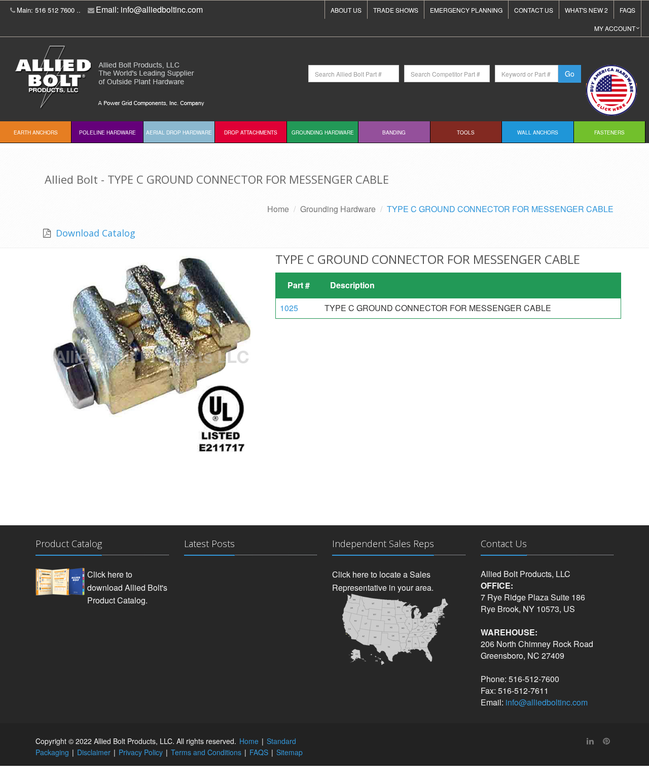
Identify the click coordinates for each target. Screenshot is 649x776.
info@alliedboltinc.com (162, 9)
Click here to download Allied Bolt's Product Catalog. (127, 587)
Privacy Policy (141, 752)
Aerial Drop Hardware (179, 132)
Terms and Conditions (206, 752)
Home (278, 209)
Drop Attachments (250, 132)
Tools (466, 132)
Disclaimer (94, 752)
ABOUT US (346, 10)
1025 (289, 308)
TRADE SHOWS (395, 10)
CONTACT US (533, 10)
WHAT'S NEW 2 (586, 10)
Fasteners (609, 132)
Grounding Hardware (323, 132)
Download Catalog (94, 233)
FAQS (627, 10)
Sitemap (289, 752)
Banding (394, 132)
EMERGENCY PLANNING (466, 10)
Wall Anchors (537, 132)
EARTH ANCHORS (36, 132)
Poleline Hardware (107, 132)
